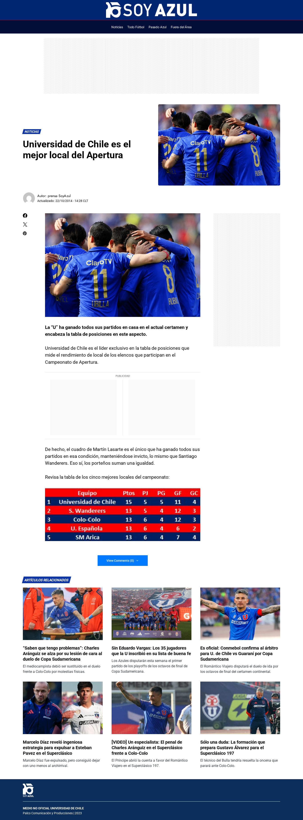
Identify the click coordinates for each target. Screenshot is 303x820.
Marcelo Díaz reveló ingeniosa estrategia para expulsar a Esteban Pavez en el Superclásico (57, 747)
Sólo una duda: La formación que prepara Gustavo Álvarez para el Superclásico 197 (232, 747)
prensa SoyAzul (59, 195)
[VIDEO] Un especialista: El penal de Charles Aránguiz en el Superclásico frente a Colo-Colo (147, 747)
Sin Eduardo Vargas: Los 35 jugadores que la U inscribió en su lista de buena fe (151, 650)
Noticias (31, 132)
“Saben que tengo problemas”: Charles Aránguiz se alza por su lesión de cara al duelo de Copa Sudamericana (62, 653)
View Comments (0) (120, 560)
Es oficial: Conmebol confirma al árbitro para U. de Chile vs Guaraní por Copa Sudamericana (239, 653)
